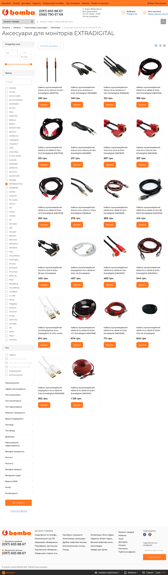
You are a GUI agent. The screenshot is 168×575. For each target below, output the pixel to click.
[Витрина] (156, 45)
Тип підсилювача (13, 407)
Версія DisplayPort (14, 419)
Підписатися (154, 557)
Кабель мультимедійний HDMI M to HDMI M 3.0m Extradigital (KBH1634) (148, 270)
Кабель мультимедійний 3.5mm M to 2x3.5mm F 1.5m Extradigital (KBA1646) (116, 90)
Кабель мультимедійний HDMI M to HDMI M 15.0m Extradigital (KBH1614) (83, 390)
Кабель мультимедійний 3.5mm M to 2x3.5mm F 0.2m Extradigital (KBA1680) (84, 90)
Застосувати (18, 502)
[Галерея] (160, 45)
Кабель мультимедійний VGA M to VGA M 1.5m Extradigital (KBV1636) (148, 150)
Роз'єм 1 (9, 457)
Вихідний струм (13, 475)
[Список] (164, 45)
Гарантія (36, 3)
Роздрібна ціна (12, 44)
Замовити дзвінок (13, 541)
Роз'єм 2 (9, 463)
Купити (44, 105)
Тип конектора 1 (13, 395)
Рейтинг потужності (15, 413)
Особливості (11, 493)
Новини (85, 3)
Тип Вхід (9, 425)
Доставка (26, 3)
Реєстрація (160, 3)
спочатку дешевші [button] (49, 46)
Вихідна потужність (14, 451)
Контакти (6, 3)
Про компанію (73, 3)
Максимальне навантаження (12, 444)
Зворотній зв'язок (13, 550)
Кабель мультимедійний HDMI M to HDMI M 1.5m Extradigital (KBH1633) (116, 210)
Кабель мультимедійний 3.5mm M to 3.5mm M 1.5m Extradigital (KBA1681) (83, 150)
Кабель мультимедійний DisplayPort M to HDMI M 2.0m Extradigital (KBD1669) (51, 390)
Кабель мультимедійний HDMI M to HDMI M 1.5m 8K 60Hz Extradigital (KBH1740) (149, 210)
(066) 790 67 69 (51, 14)
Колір (8, 487)
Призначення (12, 383)
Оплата (16, 3)
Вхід (151, 3)
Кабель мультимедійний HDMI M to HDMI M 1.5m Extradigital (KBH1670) (116, 270)
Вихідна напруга (13, 469)
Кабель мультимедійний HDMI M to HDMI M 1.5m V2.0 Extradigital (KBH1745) (50, 150)
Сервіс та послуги (100, 3)
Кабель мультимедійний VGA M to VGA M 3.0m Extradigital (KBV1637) (116, 150)
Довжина (9, 436)
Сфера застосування (15, 389)
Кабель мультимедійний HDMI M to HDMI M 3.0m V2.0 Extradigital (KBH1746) (149, 90)
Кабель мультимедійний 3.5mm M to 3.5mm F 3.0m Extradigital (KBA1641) (83, 210)
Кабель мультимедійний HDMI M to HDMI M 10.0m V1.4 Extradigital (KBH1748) (83, 330)
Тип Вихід (10, 430)
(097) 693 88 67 (51, 11)
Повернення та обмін (53, 3)
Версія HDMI (11, 481)
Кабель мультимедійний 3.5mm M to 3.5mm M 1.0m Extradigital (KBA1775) (50, 90)
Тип (7, 348)
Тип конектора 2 (13, 401)
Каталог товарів (11, 21)
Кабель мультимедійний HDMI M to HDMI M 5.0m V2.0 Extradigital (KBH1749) (50, 210)
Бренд (8, 73)
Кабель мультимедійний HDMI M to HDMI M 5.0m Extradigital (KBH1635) (116, 330)
